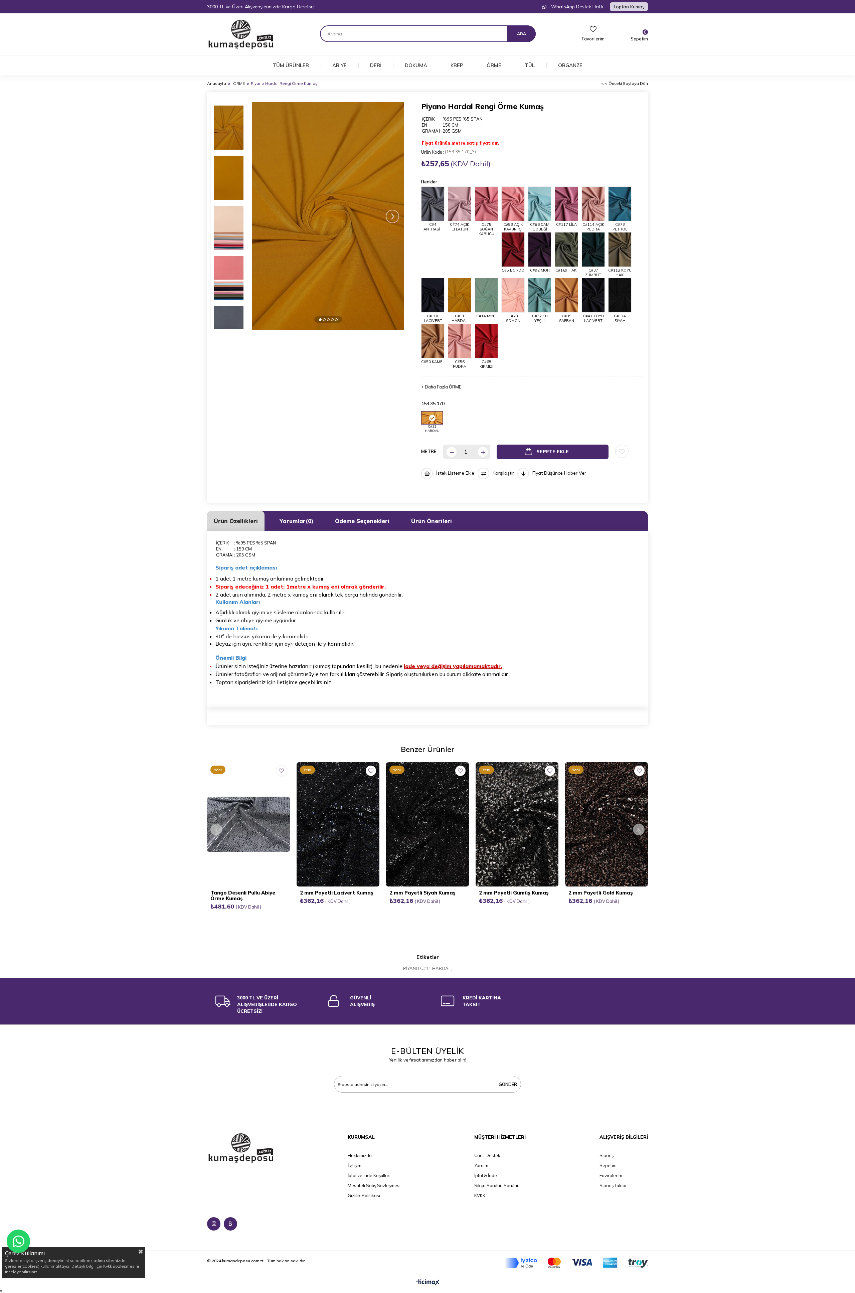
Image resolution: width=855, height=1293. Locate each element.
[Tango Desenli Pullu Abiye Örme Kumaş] (248, 824)
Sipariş (607, 1155)
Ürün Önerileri (431, 520)
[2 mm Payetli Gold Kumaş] (606, 824)
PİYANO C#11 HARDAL (427, 968)
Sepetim (608, 1165)
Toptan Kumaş (629, 7)
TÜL (530, 65)
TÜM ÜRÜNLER (291, 65)
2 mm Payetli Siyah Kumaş (422, 893)
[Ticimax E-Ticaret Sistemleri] (428, 1282)
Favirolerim (611, 1175)
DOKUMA (416, 65)
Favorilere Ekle (281, 771)
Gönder (508, 1084)
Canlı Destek (487, 1155)
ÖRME (494, 65)
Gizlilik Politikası (364, 1195)
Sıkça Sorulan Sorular (496, 1185)
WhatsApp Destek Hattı (576, 7)
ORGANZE (570, 65)
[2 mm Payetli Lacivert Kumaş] (338, 824)
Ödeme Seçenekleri (362, 520)
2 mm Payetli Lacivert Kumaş (336, 893)
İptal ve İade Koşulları (369, 1175)
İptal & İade (485, 1175)
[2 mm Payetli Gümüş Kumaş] (517, 824)
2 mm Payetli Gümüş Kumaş (514, 893)
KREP (457, 65)
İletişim (354, 1165)
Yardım (481, 1165)
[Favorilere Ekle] (622, 451)
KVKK (479, 1195)
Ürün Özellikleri (236, 520)
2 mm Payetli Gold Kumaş (600, 893)
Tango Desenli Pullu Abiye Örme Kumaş (242, 895)
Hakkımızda (360, 1155)
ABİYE (339, 65)
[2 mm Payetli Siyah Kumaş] (427, 824)
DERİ (375, 65)
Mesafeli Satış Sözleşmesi (374, 1185)
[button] (320, 319)
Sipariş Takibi (613, 1185)
